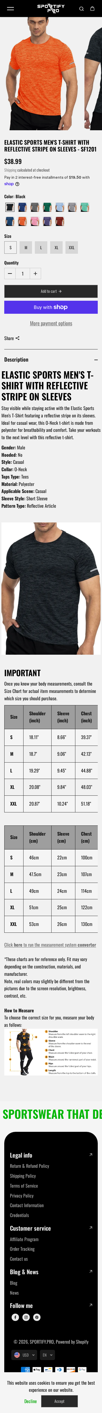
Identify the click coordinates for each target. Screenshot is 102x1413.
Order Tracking (22, 1248)
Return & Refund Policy (29, 1165)
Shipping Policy (23, 1175)
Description (16, 359)
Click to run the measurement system (50, 944)
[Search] (81, 8)
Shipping (10, 170)
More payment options (51, 323)
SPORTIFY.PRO (42, 1341)
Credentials (19, 1215)
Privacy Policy (21, 1195)
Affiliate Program (24, 1239)
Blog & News (24, 1271)
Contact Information (27, 1205)
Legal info (21, 1155)
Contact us (19, 1258)
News (14, 1292)
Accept (59, 1401)
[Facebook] (15, 1317)
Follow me (21, 1305)
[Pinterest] (36, 1317)
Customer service (30, 1228)
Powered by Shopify (72, 1341)
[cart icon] (92, 8)
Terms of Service (24, 1185)
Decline (30, 1401)
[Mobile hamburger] (10, 8)
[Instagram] (26, 1317)
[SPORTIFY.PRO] (51, 8)
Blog (13, 1282)
